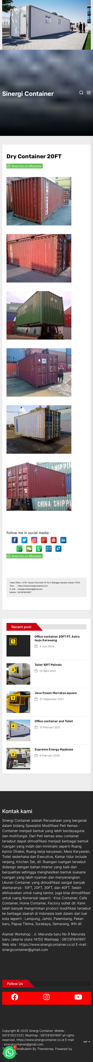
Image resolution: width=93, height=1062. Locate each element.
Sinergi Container (23, 93)
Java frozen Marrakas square (56, 693)
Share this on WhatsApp (26, 166)
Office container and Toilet (54, 721)
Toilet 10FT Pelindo (48, 665)
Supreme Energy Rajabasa (54, 749)
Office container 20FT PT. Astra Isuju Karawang (57, 638)
